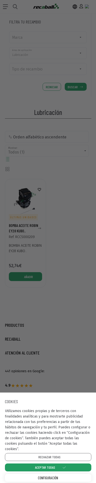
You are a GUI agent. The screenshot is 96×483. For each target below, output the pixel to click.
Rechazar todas (49, 457)
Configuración (48, 477)
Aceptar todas (45, 467)
